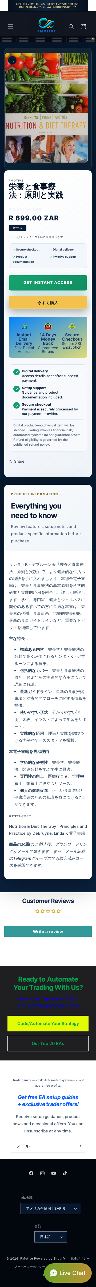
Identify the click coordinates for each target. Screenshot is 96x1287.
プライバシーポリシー (29, 1267)
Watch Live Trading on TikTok (48, 999)
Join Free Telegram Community (48, 1005)
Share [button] (19, 461)
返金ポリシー (80, 1258)
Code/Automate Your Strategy (48, 1023)
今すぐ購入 (48, 302)
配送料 (13, 237)
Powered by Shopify (50, 1258)
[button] (11, 27)
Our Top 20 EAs (48, 1043)
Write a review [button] (48, 931)
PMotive (26, 1258)
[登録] (79, 1146)
